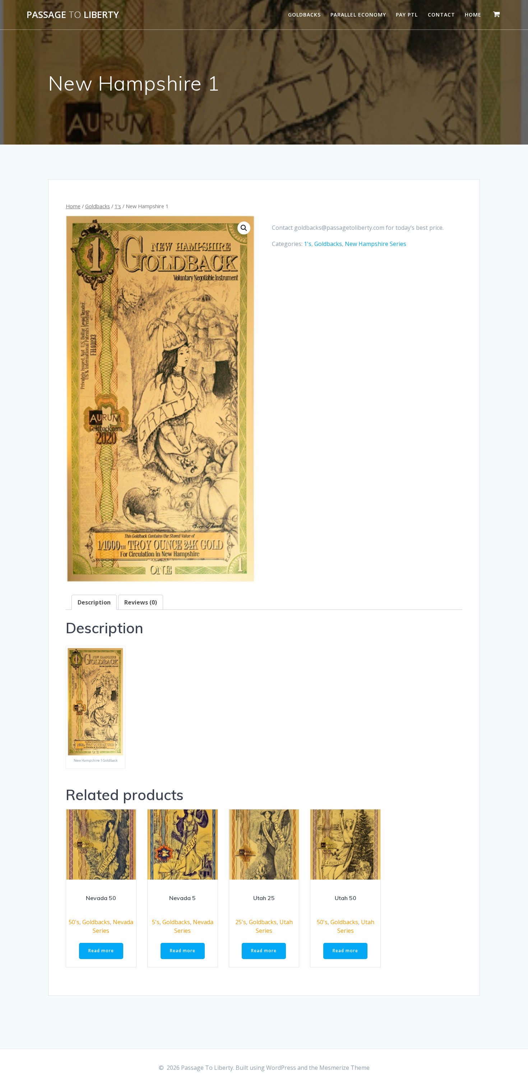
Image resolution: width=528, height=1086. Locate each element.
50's (74, 922)
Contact (441, 14)
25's (240, 922)
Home (473, 14)
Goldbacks (304, 14)
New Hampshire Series (375, 244)
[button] (243, 228)
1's (118, 206)
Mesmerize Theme (344, 1068)
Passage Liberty (73, 14)
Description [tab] (94, 602)
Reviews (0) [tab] (140, 602)
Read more (101, 951)
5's (155, 922)
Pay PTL (407, 14)
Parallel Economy (358, 14)
